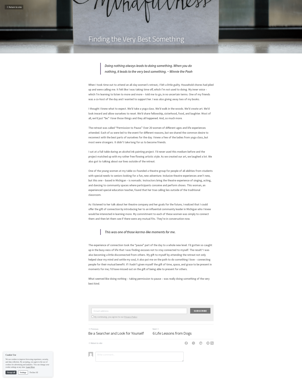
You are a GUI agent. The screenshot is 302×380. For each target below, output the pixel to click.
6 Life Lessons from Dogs (172, 333)
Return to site (15, 7)
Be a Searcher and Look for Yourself (116, 333)
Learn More (30, 367)
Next (155, 329)
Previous (94, 329)
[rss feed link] (212, 343)
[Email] (208, 343)
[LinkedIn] (200, 343)
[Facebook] (186, 343)
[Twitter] (193, 343)
